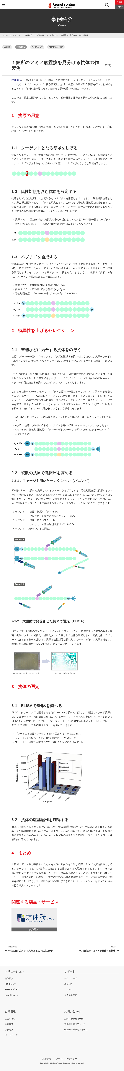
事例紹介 (28, 35)
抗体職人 (41, 35)
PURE (37, 47)
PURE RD (56, 47)
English (119, 7)
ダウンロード (70, 978)
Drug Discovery (12, 995)
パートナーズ (11, 1035)
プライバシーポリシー (66, 1058)
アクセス (9, 1029)
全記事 (7, 47)
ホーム (5, 35)
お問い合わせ (72, 1011)
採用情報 (46, 1058)
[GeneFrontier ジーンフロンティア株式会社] (62, 9)
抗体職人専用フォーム (74, 1024)
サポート (69, 971)
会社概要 (9, 1024)
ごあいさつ (10, 1018)
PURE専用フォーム (76, 1029)
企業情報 (10, 1011)
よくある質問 (70, 995)
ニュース (68, 989)
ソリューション (14, 971)
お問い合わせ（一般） (74, 1018)
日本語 (119, 2)
